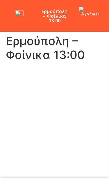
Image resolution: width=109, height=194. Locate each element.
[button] (102, 24)
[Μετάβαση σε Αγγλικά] (90, 11)
